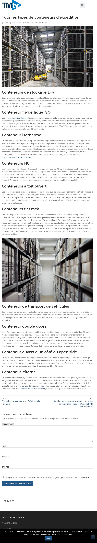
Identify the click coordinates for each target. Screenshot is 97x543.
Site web (5, 467)
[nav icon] (90, 5)
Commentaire (8, 424)
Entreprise (29, 23)
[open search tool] (82, 5)
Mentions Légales (9, 522)
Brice (5, 23)
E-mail (5, 456)
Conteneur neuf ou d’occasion (32, 388)
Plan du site (7, 528)
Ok (48, 538)
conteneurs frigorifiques (16, 118)
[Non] (93, 537)
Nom (4, 446)
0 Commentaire (43, 23)
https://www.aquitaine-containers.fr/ (18, 157)
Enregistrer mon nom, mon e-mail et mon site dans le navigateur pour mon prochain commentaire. (47, 477)
